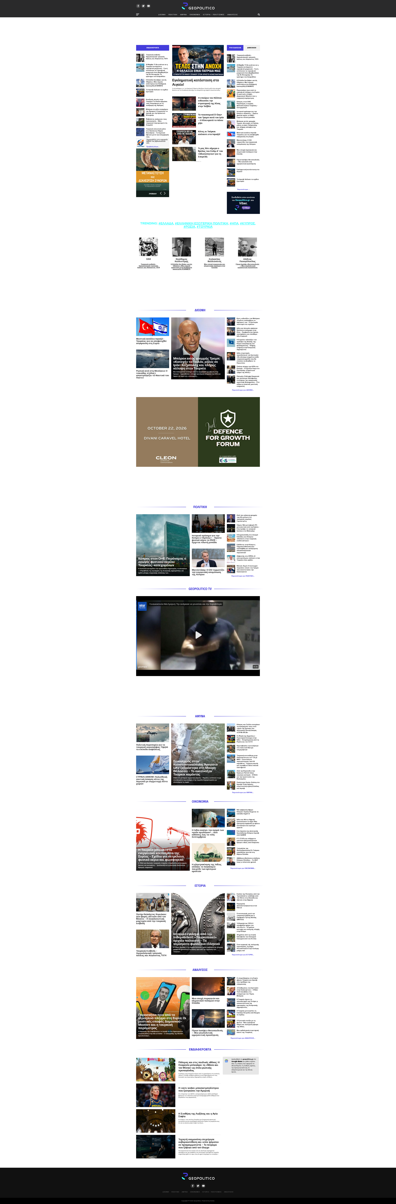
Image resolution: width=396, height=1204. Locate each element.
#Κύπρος (247, 223)
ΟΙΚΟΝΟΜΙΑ (195, 15)
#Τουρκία (205, 226)
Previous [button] (161, 193)
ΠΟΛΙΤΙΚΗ (172, 15)
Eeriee (212, 1201)
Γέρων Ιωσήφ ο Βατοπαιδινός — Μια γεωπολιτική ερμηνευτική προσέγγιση (247, 265)
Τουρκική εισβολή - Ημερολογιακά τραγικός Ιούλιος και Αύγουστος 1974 (148, 265)
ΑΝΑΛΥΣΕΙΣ (232, 15)
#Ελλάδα (166, 223)
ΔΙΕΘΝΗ (162, 15)
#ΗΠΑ (234, 223)
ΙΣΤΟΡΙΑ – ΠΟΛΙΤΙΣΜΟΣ (214, 15)
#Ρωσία (189, 226)
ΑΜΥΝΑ (183, 15)
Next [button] (165, 193)
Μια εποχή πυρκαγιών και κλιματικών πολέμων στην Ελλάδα (214, 265)
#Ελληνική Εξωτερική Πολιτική (201, 223)
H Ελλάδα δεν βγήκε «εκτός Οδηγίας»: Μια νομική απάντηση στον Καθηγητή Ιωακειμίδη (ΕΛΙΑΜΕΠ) (181, 266)
